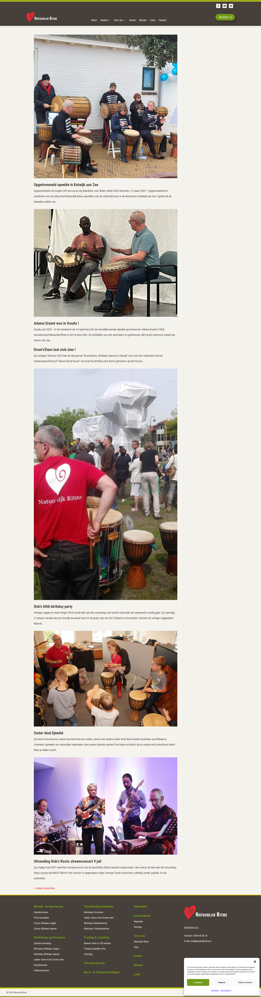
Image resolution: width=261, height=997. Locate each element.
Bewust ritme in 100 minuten (97, 943)
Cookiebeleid (215, 990)
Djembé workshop (42, 943)
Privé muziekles (41, 917)
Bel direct (224, 17)
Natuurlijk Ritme (141, 941)
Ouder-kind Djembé (48, 733)
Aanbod (104, 20)
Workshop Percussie (93, 912)
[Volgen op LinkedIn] (231, 6)
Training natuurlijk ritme (95, 948)
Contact (162, 20)
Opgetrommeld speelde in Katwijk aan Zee (66, 184)
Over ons (118, 20)
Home (94, 20)
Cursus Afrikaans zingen (45, 923)
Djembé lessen (41, 912)
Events (132, 20)
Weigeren (221, 982)
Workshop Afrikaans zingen (46, 948)
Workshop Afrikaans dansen (47, 954)
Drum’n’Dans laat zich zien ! (55, 349)
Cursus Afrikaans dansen (45, 928)
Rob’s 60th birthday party (53, 606)
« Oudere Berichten (44, 888)
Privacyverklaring (225, 990)
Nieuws (143, 20)
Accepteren (198, 982)
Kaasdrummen (40, 965)
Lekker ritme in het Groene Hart (49, 959)
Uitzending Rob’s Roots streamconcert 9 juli (67, 861)
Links (152, 20)
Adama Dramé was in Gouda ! (56, 323)
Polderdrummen (41, 970)
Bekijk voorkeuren (245, 982)
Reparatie (138, 921)
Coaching (88, 954)
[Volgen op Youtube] (224, 6)
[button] (254, 961)
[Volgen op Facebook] (218, 6)
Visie (136, 947)
